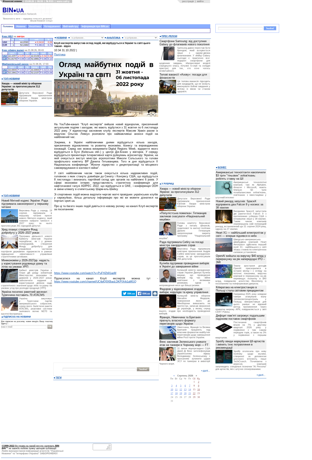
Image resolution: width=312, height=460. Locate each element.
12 (181, 389)
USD (5, 56)
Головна (8, 26)
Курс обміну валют (13, 50)
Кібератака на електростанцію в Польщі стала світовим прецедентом (239, 289)
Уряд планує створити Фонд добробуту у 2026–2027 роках (20, 231)
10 (172, 389)
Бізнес (222, 167)
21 (189, 393)
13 (185, 389)
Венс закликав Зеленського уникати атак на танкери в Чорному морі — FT (184, 343)
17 (172, 393)
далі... (206, 370)
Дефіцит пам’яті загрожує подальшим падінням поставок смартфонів (240, 317)
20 (185, 393)
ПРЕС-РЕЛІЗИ (169, 36)
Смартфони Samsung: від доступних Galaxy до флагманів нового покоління (184, 43)
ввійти (200, 1)
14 (189, 389)
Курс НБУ (7, 36)
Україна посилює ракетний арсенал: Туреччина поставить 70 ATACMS (24, 293)
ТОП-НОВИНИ (11, 78)
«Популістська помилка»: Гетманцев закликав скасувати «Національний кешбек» (183, 216)
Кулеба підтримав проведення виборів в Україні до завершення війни (184, 265)
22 (194, 393)
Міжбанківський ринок (15, 64)
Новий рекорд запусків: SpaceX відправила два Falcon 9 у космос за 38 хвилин (239, 204)
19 (181, 393)
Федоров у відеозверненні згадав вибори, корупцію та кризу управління (184, 290)
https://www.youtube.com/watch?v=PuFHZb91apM (85, 273)
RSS (50, 1)
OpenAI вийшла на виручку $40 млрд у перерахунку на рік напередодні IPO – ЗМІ (241, 259)
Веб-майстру (70, 26)
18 (176, 393)
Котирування (52, 26)
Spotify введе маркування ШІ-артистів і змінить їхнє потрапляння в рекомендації (240, 344)
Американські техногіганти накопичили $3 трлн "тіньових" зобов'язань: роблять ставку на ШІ (241, 175)
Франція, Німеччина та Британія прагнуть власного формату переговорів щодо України (180, 320)
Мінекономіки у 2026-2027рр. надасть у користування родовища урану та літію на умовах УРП (25, 263)
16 (198, 389)
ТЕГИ (59, 377)
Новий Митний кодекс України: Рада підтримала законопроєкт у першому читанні (25, 204)
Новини (20, 26)
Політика (59, 54)
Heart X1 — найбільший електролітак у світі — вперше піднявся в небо (241, 234)
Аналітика (35, 26)
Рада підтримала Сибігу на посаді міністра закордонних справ (182, 243)
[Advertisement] (132, 13)
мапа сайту (63, 1)
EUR (5, 59)
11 (176, 389)
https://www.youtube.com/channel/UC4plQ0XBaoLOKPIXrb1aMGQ (95, 281)
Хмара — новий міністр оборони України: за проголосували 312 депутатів (21, 86)
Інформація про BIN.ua (95, 26)
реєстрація (188, 1)
